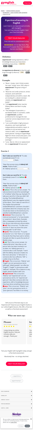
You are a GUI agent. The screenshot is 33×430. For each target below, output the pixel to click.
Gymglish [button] (4, 395)
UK (6, 66)
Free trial (27, 3)
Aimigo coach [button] (5, 399)
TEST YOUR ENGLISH (16, 38)
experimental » (16, 381)
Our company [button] (5, 391)
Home (2, 11)
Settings (21, 426)
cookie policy (13, 422)
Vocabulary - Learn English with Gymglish (15, 12)
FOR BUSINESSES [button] (5, 403)
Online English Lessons (13, 11)
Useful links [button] (5, 408)
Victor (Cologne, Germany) (10, 324)
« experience (16, 376)
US (11, 66)
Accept (27, 426)
